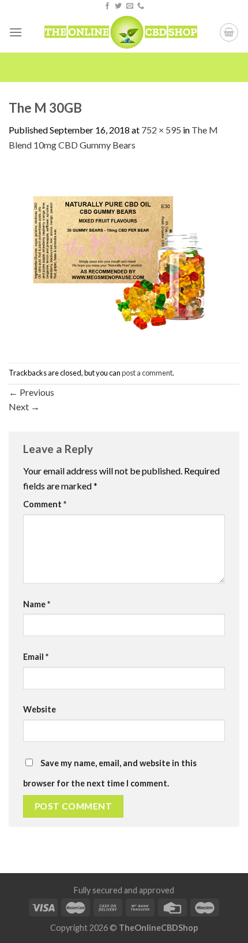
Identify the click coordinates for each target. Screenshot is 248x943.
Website (39, 709)
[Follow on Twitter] (118, 6)
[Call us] (140, 6)
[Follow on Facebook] (107, 6)
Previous (31, 392)
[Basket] (229, 32)
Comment (44, 504)
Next (24, 406)
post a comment (147, 372)
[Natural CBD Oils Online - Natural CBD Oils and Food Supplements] (121, 32)
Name (36, 604)
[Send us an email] (129, 6)
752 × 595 (161, 129)
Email (35, 657)
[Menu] (15, 32)
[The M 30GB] (124, 256)
